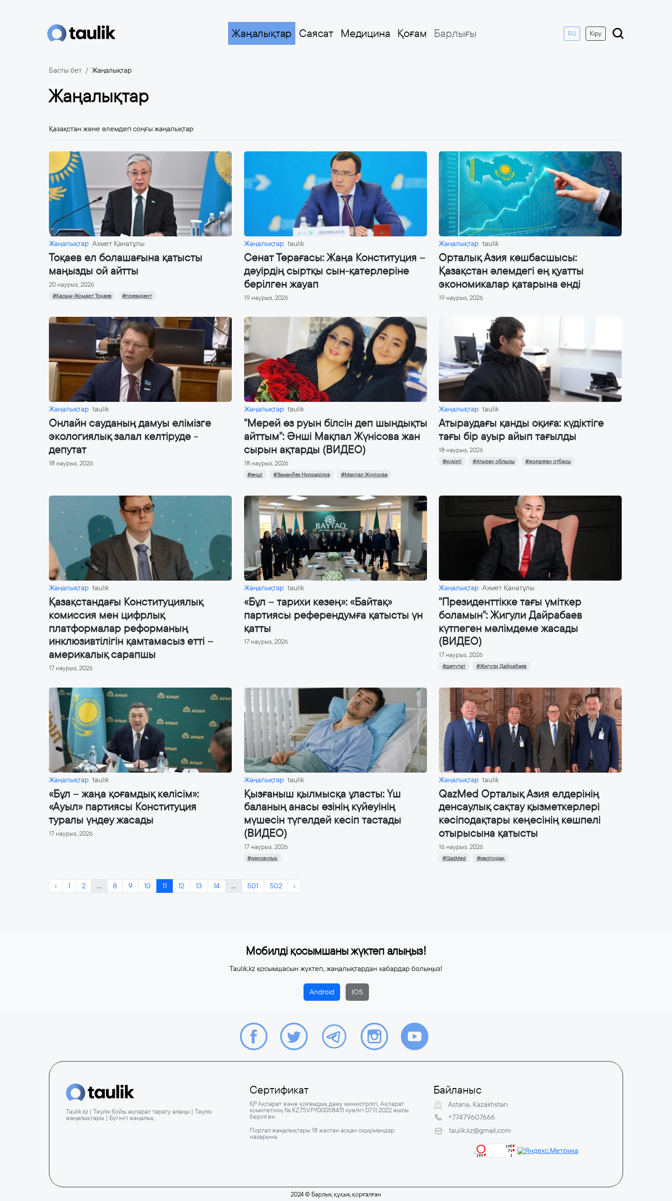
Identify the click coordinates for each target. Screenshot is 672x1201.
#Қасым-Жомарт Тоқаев (82, 295)
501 (252, 886)
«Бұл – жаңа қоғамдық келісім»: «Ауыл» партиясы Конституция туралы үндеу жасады (124, 807)
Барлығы (455, 33)
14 (216, 886)
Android (321, 992)
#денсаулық (262, 858)
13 (199, 886)
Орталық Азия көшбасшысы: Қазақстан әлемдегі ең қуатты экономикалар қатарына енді (511, 271)
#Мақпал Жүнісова (364, 474)
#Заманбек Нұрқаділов (301, 474)
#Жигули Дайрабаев (501, 666)
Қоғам (412, 33)
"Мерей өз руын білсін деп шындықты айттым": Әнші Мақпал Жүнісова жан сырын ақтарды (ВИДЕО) (335, 436)
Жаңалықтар (262, 33)
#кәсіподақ (491, 858)
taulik (296, 243)
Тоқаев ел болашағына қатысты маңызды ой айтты (126, 264)
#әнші (254, 474)
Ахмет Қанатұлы (118, 243)
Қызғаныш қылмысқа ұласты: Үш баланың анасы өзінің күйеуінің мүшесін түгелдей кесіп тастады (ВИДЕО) (322, 813)
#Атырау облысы (494, 461)
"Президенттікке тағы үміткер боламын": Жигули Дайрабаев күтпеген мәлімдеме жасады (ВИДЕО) (510, 621)
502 (276, 886)
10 (147, 886)
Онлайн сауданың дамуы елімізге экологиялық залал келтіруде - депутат (130, 436)
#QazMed (454, 858)
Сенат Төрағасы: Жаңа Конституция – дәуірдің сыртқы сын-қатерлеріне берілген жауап (335, 271)
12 (181, 886)
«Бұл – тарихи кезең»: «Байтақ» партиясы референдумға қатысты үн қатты (333, 615)
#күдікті (452, 461)
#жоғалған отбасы (548, 461)
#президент (137, 295)
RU (572, 33)
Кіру (596, 33)
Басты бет (65, 70)
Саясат (316, 33)
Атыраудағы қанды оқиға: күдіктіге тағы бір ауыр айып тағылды (521, 429)
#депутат (454, 666)
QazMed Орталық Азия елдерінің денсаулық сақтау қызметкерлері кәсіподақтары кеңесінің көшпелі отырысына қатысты (520, 813)
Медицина (365, 33)
